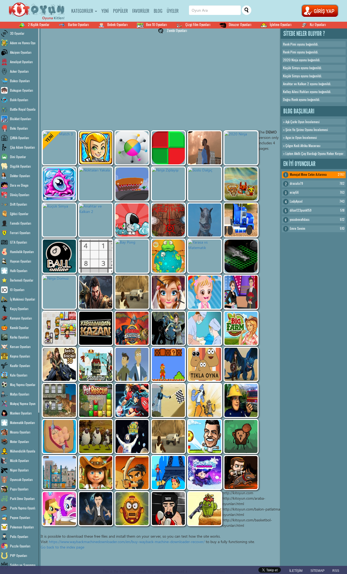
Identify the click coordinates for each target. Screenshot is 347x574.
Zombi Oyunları (177, 30)
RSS (335, 571)
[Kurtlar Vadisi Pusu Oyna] (95, 508)
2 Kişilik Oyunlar (39, 24)
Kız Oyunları (318, 24)
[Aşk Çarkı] (241, 292)
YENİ (105, 11)
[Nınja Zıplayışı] (168, 184)
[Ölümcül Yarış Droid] (132, 184)
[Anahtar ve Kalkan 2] (95, 220)
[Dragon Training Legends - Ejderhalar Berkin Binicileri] (132, 328)
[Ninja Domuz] (59, 292)
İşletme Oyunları (280, 24)
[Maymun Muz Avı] (241, 436)
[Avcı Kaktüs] (204, 508)
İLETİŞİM (296, 571)
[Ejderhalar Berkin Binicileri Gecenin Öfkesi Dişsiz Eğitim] (241, 364)
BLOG (158, 11)
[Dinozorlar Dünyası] (204, 220)
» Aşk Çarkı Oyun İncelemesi (301, 121)
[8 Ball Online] (59, 256)
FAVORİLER (140, 11)
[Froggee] (168, 256)
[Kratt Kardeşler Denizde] (132, 364)
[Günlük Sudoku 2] (95, 256)
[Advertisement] (173, 66)
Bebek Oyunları (117, 24)
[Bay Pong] (132, 256)
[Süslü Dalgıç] (204, 184)
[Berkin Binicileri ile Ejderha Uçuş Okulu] (168, 328)
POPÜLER (120, 11)
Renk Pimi (289, 44)
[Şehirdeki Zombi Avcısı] (59, 472)
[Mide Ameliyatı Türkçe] (204, 328)
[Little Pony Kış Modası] (59, 508)
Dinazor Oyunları (240, 24)
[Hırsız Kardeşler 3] (241, 472)
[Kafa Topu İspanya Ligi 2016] (204, 436)
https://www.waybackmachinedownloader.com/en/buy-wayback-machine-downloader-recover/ (127, 541)
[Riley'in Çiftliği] (95, 472)
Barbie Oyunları (78, 24)
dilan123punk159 (300, 210)
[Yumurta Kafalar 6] (132, 508)
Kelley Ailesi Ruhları (296, 91)
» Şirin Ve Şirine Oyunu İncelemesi (305, 129)
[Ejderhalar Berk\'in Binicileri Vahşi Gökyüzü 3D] (59, 364)
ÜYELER (173, 11)
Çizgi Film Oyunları (197, 24)
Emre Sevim (297, 228)
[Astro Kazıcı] (132, 220)
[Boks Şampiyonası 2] (168, 508)
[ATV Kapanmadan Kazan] (95, 328)
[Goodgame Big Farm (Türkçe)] (241, 328)
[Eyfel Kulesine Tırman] (168, 472)
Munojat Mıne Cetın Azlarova (308, 174)
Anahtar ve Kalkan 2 (296, 83)
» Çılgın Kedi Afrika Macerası (301, 145)
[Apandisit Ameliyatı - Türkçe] (59, 436)
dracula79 (296, 183)
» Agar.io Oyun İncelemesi (300, 137)
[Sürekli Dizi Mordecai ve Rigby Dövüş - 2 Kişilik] (204, 400)
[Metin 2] (95, 292)
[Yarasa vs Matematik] (204, 256)
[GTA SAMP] (132, 292)
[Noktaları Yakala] (95, 184)
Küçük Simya (291, 67)
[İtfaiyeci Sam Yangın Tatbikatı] (241, 400)
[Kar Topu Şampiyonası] (204, 472)
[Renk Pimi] (132, 147)
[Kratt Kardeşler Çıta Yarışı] (168, 400)
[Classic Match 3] (59, 147)
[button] (320, 9)
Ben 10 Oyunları (156, 24)
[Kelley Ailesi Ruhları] (168, 220)
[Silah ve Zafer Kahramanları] (95, 147)
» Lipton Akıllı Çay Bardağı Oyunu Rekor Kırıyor (313, 153)
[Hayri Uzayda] (132, 436)
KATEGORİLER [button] (82, 11)
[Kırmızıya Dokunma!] (168, 147)
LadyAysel (296, 201)
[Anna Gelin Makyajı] (168, 292)
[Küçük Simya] (59, 220)
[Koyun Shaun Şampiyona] (95, 436)
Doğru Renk (290, 99)
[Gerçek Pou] (204, 364)
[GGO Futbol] (132, 400)
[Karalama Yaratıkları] (59, 184)
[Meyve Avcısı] (132, 472)
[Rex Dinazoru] (59, 400)
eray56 (294, 192)
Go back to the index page (62, 547)
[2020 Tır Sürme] (241, 220)
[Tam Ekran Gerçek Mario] (168, 364)
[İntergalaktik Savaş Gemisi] (241, 256)
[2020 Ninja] (241, 147)
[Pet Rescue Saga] (95, 400)
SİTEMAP (317, 571)
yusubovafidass (300, 219)
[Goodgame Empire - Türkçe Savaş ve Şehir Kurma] (95, 364)
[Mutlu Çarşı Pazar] (59, 328)
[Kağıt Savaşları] (241, 184)
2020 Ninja (290, 60)
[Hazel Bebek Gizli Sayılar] (204, 292)
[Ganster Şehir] (204, 147)
